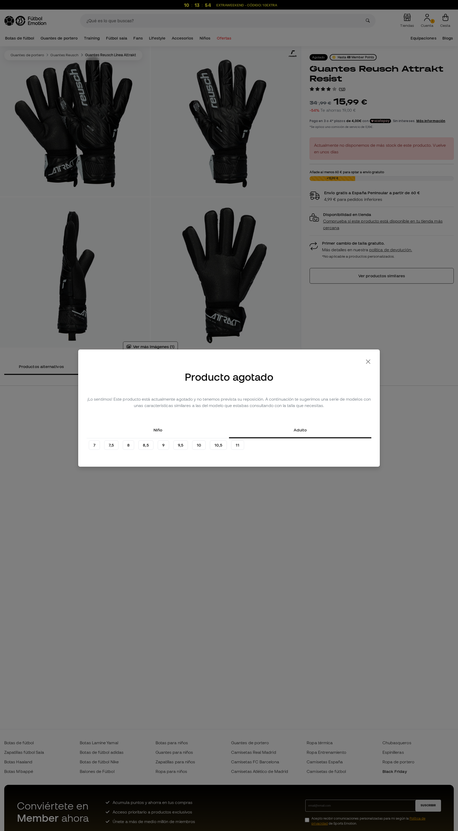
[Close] (368, 361)
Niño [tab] (157, 429)
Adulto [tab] (300, 429)
